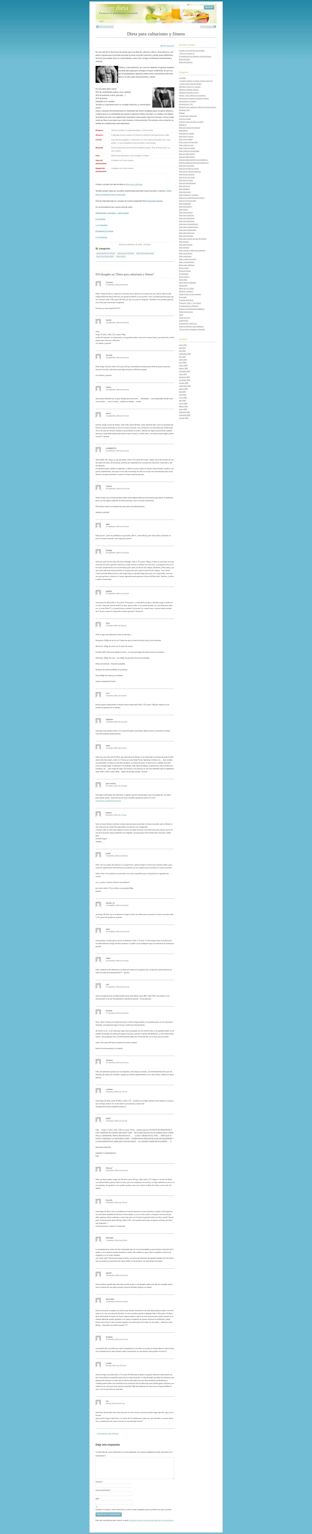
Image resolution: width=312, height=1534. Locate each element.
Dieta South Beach (105, 27)
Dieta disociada (184, 59)
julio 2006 (182, 392)
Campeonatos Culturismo (188, 116)
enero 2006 (183, 409)
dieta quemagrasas (185, 245)
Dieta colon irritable (186, 139)
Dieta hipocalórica (185, 207)
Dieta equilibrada (185, 204)
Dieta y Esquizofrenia (186, 262)
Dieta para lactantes (186, 236)
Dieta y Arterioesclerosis (187, 259)
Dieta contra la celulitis (187, 148)
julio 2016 (182, 357)
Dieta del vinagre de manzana (189, 128)
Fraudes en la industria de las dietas (192, 51)
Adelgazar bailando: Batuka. (189, 90)
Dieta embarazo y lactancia (188, 195)
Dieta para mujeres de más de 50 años (192, 239)
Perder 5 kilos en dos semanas (190, 294)
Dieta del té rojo (184, 186)
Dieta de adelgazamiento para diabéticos (193, 160)
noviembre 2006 (184, 380)
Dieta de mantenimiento (187, 183)
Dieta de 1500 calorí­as (187, 157)
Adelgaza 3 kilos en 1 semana (189, 87)
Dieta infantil (183, 209)
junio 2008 (182, 362)
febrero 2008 (183, 368)
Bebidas (182, 113)
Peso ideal (182, 297)
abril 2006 (182, 400)
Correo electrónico (103, 1490)
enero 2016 (183, 360)
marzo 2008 (183, 365)
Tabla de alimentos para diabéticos (191, 326)
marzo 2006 (183, 403)
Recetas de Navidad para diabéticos (192, 309)
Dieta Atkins (183, 131)
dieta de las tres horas (187, 177)
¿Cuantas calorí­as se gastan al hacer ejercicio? (196, 81)
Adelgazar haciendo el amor (189, 93)
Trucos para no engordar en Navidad (192, 329)
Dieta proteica (184, 242)
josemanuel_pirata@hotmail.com (108, 801)
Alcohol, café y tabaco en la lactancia (192, 95)
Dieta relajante (184, 247)
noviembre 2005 (184, 415)
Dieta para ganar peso (187, 233)
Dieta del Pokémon (185, 62)
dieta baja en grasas (186, 136)
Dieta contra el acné (186, 145)
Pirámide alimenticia (186, 300)
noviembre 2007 (184, 371)
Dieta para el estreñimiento (188, 224)
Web (97, 1499)
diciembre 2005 (184, 412)
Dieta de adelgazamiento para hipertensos (194, 163)
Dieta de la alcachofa (186, 166)
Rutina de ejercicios (186, 312)
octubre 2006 (183, 383)
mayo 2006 (183, 398)
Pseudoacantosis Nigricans (188, 306)
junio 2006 (182, 395)
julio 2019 (182, 351)
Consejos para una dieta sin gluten (191, 122)
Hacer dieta (113, 7)
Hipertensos (183, 286)
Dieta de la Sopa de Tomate (189, 169)
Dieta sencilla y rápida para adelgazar (192, 250)
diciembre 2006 (184, 377)
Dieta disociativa (185, 192)
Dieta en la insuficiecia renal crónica (192, 198)
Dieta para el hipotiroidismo (188, 227)
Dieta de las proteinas (186, 174)
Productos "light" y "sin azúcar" (190, 303)
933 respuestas (168, 46)
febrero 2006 (183, 406)
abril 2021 (182, 348)
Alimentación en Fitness (106, 253)
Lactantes (182, 78)
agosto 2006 (183, 389)
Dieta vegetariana (185, 256)
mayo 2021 (183, 345)
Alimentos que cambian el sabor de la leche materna (197, 107)
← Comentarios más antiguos (107, 1433)
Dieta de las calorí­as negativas (190, 171)
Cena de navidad (185, 119)
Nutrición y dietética (186, 291)
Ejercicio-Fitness (185, 271)
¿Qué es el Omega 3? (187, 53)
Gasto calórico (184, 277)
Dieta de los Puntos (186, 180)
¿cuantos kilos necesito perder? (190, 84)
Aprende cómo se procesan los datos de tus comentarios (152, 1520)
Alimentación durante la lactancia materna (194, 98)
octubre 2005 (183, 418)
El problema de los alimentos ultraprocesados (195, 56)
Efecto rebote (184, 268)
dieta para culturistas (134, 184)
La (101, 225)
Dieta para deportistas (145, 253)
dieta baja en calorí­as (186, 133)
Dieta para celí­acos (186, 212)
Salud (181, 315)
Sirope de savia (184, 318)
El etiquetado (183, 274)
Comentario (101, 1456)
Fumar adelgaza (207, 27)
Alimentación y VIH (186, 104)
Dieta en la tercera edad (187, 201)
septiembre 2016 (185, 354)
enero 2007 (183, 374)
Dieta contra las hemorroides (189, 151)
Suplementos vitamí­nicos (188, 324)
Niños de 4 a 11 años (186, 288)
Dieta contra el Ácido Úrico (188, 142)
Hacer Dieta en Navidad (187, 283)
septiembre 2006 (185, 386)
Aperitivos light (184, 110)
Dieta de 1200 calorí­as (187, 154)
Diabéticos (182, 125)
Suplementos (183, 321)
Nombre (99, 1482)
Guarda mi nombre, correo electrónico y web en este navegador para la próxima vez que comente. (134, 1509)
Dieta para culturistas (126, 253)
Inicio (101, 21)
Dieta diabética (184, 189)
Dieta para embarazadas (187, 230)
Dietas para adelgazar (186, 265)
